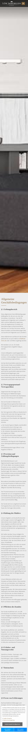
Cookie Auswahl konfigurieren (12, 724)
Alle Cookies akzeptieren (20, 729)
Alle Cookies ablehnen (7, 729)
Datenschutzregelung (8, 720)
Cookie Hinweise (7, 718)
